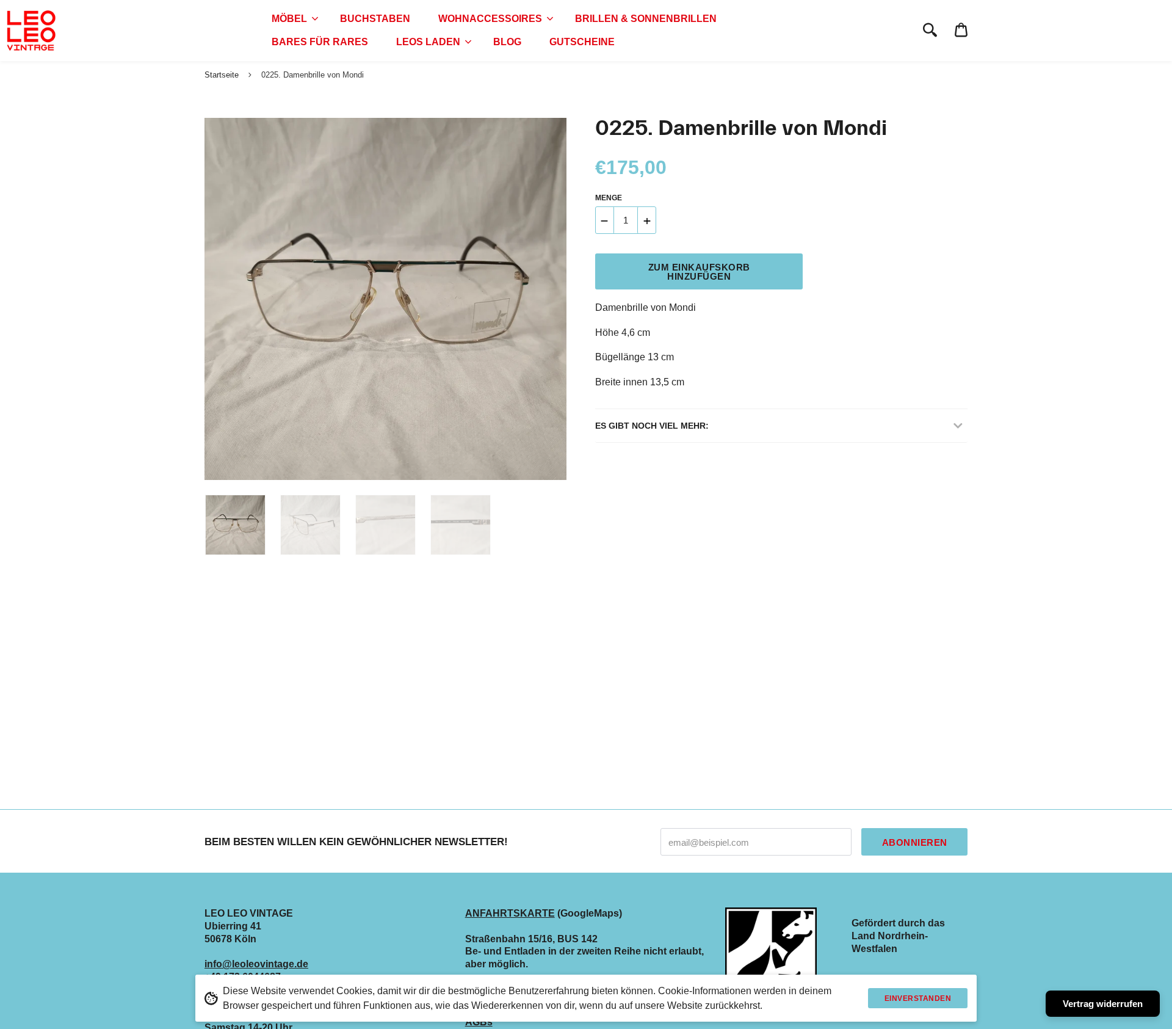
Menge (608, 198)
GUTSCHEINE (582, 42)
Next (551, 299)
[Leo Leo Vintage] (30, 30)
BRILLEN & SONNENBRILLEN (646, 18)
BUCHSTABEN (375, 18)
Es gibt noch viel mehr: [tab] (652, 426)
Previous (210, 299)
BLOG (507, 42)
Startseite (221, 74)
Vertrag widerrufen (1103, 1003)
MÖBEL (289, 18)
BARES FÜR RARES (320, 42)
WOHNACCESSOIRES (490, 18)
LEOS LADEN (428, 42)
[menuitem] (292, 19)
